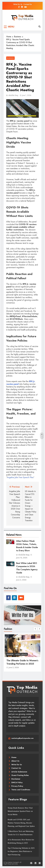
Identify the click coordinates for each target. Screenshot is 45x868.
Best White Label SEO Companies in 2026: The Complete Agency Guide (26, 568)
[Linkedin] (35, 863)
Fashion (10, 654)
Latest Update (21, 654)
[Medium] (39, 863)
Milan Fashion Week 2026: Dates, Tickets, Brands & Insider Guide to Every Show (27, 545)
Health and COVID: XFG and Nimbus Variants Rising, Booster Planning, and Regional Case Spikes (21, 823)
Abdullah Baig (13, 95)
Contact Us (27, 4)
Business (10, 58)
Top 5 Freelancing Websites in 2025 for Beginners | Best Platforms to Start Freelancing (21, 851)
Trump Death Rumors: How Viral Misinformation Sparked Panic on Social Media (20, 811)
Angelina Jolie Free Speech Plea (20, 477)
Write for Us (17, 4)
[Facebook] (31, 863)
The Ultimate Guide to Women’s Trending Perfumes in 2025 (22, 662)
